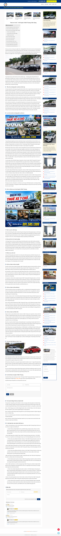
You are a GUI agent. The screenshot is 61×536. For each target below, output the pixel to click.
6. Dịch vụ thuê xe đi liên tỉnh (10, 39)
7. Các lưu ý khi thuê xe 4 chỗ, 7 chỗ (11, 41)
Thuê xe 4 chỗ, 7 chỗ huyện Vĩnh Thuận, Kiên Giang (27, 18)
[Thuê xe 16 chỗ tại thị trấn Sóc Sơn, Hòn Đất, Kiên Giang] (49, 34)
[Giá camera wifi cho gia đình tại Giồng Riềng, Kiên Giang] (49, 309)
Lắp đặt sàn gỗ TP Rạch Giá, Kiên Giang (49, 278)
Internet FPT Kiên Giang (47, 290)
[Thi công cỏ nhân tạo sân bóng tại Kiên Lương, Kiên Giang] (49, 211)
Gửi (7, 394)
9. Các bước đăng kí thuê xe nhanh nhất (11, 44)
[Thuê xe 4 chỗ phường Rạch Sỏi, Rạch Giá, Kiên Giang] (36, 14)
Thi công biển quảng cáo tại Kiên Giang (49, 190)
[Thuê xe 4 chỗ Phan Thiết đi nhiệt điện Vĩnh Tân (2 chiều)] (49, 331)
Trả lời (6, 517)
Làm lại (12, 394)
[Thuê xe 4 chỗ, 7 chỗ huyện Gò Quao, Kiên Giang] (49, 121)
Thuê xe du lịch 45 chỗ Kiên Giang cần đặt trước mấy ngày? (18, 18)
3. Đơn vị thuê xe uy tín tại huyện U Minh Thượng (13, 30)
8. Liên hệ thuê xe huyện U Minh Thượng (11, 42)
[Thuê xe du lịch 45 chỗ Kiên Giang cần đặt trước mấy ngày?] (19, 14)
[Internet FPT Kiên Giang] (49, 287)
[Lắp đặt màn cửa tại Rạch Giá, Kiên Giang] (49, 230)
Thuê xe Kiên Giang (46, 20)
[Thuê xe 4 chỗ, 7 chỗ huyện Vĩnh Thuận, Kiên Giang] (27, 14)
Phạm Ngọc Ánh (13, 508)
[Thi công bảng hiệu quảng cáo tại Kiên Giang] (49, 186)
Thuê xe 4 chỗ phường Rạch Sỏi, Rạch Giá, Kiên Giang (36, 18)
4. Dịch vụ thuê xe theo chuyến (10, 36)
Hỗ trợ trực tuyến (52, 1)
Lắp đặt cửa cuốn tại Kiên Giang (48, 202)
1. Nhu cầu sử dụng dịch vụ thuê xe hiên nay (12, 27)
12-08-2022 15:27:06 (10, 517)
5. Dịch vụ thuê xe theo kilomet (10, 38)
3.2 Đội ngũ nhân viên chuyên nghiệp (12, 33)
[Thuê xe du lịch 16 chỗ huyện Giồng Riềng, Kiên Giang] (49, 68)
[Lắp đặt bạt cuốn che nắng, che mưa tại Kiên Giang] (49, 259)
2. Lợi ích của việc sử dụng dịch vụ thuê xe (12, 28)
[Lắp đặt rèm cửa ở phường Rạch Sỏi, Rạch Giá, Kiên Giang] (49, 162)
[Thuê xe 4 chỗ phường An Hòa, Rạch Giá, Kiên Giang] (10, 14)
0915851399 (42, 1)
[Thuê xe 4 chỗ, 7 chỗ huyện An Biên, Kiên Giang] (49, 103)
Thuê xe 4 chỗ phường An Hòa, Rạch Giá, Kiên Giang (9, 18)
